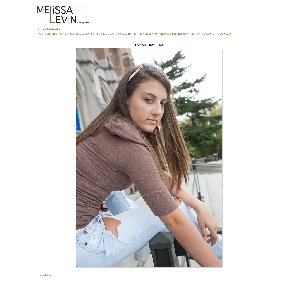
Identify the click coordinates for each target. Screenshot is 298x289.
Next (160, 44)
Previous (140, 44)
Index (152, 44)
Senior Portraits (48, 29)
